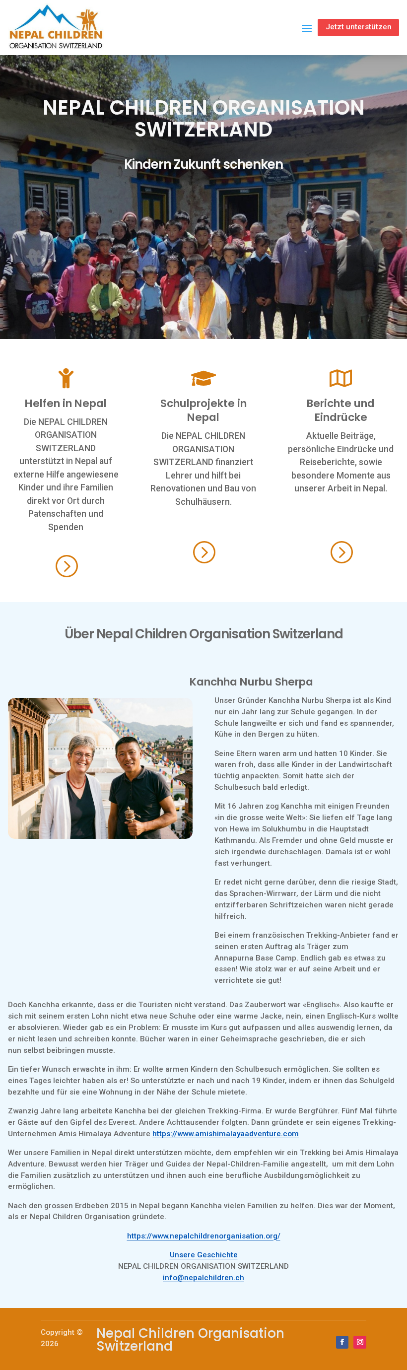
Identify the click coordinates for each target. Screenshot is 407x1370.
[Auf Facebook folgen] (342, 1342)
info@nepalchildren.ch (203, 1277)
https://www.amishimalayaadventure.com (225, 1133)
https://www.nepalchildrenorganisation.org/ (203, 1236)
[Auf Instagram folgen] (359, 1342)
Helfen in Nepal (66, 403)
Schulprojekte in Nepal (203, 410)
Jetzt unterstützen (359, 26)
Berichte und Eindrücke (341, 410)
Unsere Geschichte (204, 1254)
